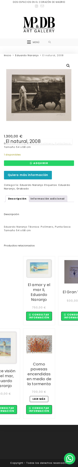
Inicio (7, 55)
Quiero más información (28, 175)
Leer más (39, 399)
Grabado (22, 188)
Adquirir (40, 163)
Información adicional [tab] (47, 198)
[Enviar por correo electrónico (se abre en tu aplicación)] (41, 6)
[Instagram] (36, 6)
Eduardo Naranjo (27, 55)
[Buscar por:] (49, 42)
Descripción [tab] (17, 198)
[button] (68, 65)
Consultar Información (39, 316)
